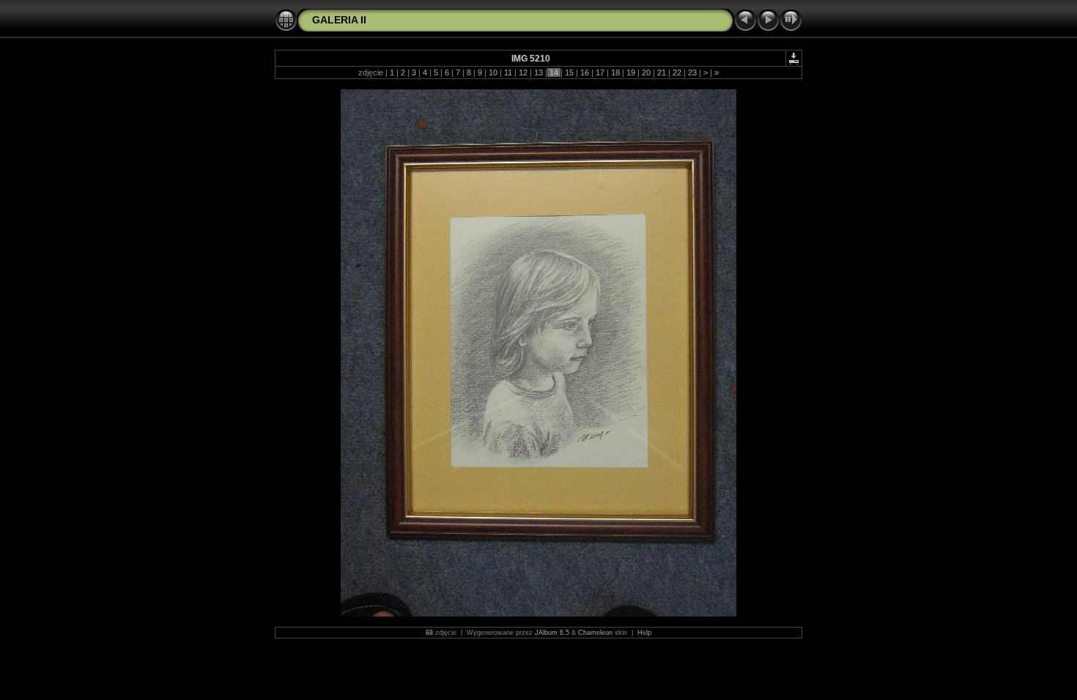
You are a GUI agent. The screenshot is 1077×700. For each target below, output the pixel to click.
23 (692, 72)
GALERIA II (339, 20)
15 (569, 72)
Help (644, 632)
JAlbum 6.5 (552, 632)
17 (600, 72)
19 (630, 72)
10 (493, 72)
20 (646, 72)
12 (523, 72)
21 (661, 72)
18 (615, 72)
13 (538, 72)
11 (508, 72)
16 (584, 72)
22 (677, 72)
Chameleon (595, 632)
